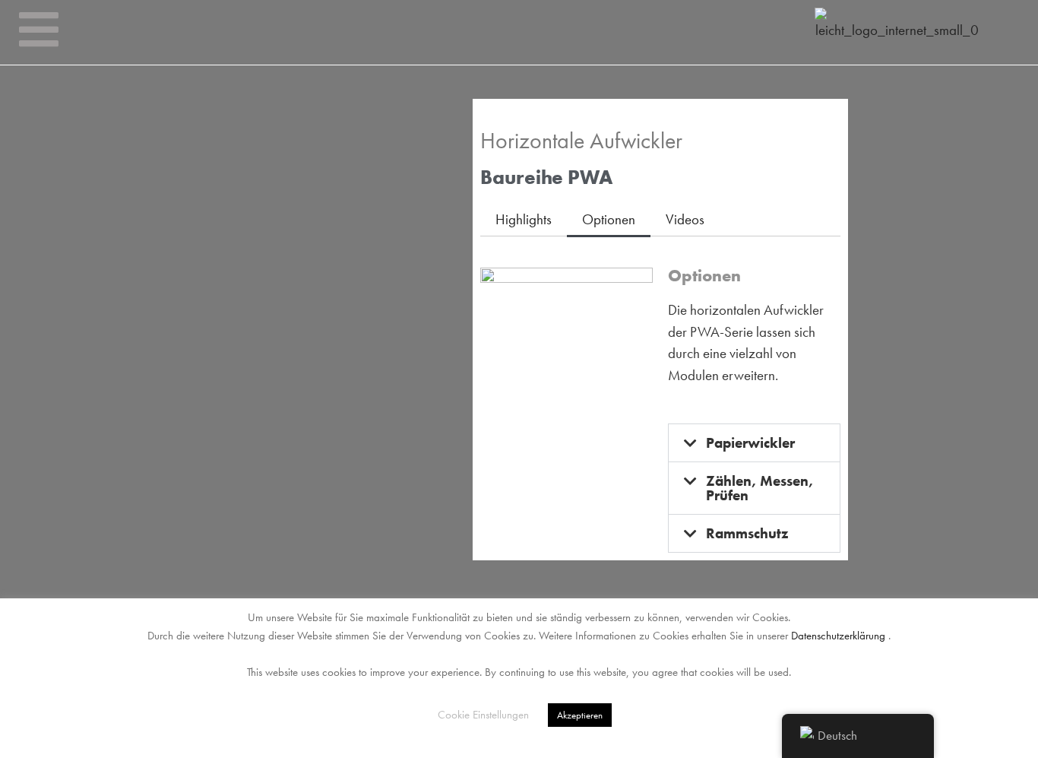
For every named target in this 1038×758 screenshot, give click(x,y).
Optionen (608, 219)
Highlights (523, 219)
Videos (685, 219)
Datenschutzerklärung (838, 635)
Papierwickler (750, 442)
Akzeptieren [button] (580, 715)
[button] (754, 442)
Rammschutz (747, 533)
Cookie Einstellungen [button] (483, 714)
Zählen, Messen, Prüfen (760, 488)
